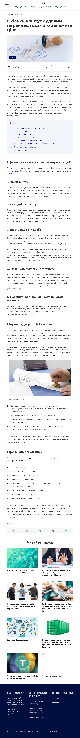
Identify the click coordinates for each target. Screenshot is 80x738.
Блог (16, 14)
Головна (10, 14)
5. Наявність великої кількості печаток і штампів (37, 144)
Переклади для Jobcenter (25, 147)
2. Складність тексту (26, 134)
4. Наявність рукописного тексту (31, 141)
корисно (11, 524)
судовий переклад (36, 458)
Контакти (55, 702)
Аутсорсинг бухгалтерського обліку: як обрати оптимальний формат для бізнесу (57, 573)
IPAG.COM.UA (36, 710)
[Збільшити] (69, 362)
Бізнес (22, 14)
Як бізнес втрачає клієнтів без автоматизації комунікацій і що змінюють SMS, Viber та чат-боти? (57, 607)
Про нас (55, 698)
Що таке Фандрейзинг (17, 640)
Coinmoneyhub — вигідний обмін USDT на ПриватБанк (22, 677)
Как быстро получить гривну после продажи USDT (20, 572)
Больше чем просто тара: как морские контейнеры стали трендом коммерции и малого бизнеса (56, 643)
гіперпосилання (35, 717)
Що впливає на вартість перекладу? (29, 128)
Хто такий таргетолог (52, 676)
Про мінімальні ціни (22, 151)
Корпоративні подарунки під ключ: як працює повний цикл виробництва (21, 606)
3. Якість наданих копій (27, 137)
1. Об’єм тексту (24, 131)
